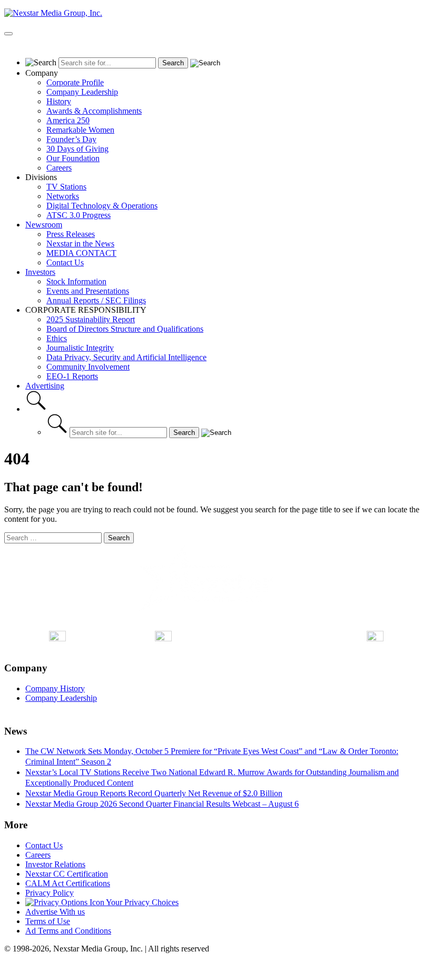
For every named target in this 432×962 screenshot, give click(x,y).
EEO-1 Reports (72, 376)
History (58, 101)
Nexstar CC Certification (66, 873)
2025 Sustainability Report (90, 319)
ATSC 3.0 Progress (78, 215)
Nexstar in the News (80, 243)
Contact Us (65, 262)
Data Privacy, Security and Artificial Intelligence (126, 357)
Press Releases (70, 234)
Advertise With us (55, 911)
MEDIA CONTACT (81, 253)
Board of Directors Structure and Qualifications (124, 328)
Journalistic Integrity (80, 347)
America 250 (68, 120)
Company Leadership (82, 91)
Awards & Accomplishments (94, 110)
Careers (59, 167)
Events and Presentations (87, 290)
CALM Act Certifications (67, 883)
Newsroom (43, 224)
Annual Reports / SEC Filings (96, 300)
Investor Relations (55, 864)
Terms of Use (47, 921)
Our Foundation (73, 158)
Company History (55, 688)
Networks (62, 196)
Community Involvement (88, 366)
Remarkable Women (80, 129)
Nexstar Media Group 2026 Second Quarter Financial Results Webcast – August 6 (162, 803)
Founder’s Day (71, 139)
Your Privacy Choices (141, 902)
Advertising (44, 385)
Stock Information (76, 281)
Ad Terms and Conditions (68, 930)
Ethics (56, 338)
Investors (40, 271)
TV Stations (66, 186)
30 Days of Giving (77, 148)
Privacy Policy (49, 892)
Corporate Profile (75, 82)
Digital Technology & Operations (102, 205)
